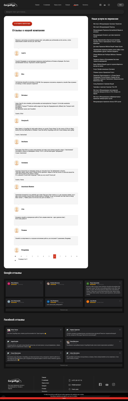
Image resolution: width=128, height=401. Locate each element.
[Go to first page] (15, 256)
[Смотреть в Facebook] (60, 330)
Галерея (67, 5)
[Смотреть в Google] (41, 283)
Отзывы (76, 5)
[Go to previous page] (21, 256)
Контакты (85, 5)
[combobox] (64, 12)
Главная (37, 5)
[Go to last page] (15, 260)
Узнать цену (75, 389)
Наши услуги (57, 5)
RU (121, 5)
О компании (47, 5)
